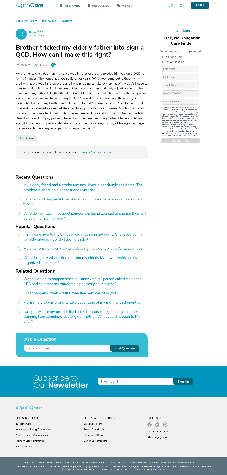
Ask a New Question (96, 152)
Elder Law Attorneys (95, 435)
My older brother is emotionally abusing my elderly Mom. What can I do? (82, 248)
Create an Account (157, 431)
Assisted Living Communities (32, 435)
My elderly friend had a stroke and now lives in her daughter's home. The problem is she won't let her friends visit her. (83, 187)
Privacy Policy (175, 133)
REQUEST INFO (180, 141)
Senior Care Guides (94, 429)
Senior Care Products (95, 441)
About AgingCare (157, 437)
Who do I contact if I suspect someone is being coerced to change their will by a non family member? (84, 216)
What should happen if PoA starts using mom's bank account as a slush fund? (82, 202)
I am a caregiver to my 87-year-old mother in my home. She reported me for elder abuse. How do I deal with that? (83, 237)
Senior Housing (174, 62)
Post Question (124, 348)
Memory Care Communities (31, 441)
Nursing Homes (24, 446)
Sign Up (183, 381)
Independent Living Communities (34, 429)
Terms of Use (106, 469)
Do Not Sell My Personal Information (148, 469)
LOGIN (200, 5)
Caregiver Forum (93, 423)
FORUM (126, 6)
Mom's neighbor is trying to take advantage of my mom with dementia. (81, 302)
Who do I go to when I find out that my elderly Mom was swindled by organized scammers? (80, 260)
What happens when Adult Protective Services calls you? (70, 293)
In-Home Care (173, 57)
